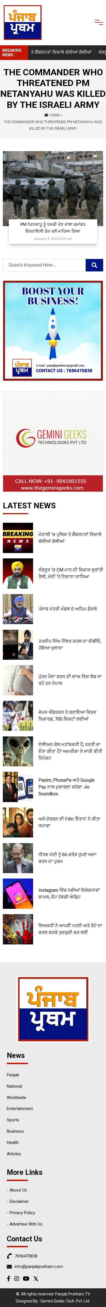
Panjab (13, 1074)
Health (13, 1142)
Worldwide (16, 1097)
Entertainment (20, 1108)
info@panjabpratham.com (39, 1266)
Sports (13, 1119)
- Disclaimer (18, 1201)
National (14, 1086)
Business (15, 1131)
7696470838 (26, 1256)
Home (53, 115)
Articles (14, 1153)
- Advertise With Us (24, 1224)
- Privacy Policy (21, 1212)
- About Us (17, 1190)
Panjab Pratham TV (72, 1294)
